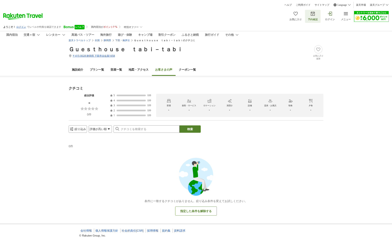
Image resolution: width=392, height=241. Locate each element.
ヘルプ (288, 4)
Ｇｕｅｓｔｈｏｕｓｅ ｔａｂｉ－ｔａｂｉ (126, 49)
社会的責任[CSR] (133, 230)
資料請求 (179, 230)
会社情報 (86, 230)
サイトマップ (322, 4)
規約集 (166, 230)
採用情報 (152, 230)
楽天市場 (361, 4)
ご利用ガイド (303, 4)
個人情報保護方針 (106, 230)
